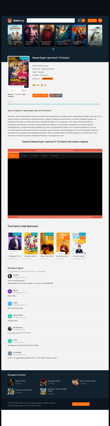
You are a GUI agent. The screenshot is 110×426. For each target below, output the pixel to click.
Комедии (41, 72)
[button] (53, 49)
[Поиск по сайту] (71, 20)
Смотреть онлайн (40, 95)
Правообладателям (81, 404)
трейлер (58, 95)
